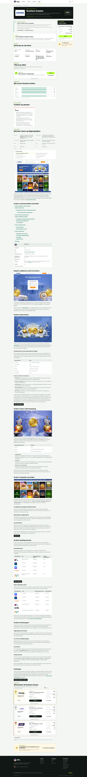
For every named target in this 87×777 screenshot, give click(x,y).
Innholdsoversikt (65, 767)
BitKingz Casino (21, 695)
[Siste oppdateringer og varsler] (70, 2)
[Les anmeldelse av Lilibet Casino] (21, 709)
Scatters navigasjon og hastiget (20, 156)
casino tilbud (16, 345)
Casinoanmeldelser (19, 5)
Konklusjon (37, 157)
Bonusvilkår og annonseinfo (34, 703)
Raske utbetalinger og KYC (21, 228)
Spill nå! (65, 36)
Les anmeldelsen (51, 75)
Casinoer (23, 1)
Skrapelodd (29, 262)
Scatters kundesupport (19, 157)
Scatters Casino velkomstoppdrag (41, 154)
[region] (33, 255)
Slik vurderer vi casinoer (29, 30)
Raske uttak (42, 761)
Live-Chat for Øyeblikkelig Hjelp (22, 235)
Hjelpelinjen (70, 772)
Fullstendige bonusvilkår (34, 78)
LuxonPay (32, 140)
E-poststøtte (18, 237)
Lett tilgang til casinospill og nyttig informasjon (25, 218)
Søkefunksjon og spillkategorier (22, 220)
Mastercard (21, 141)
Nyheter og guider (66, 764)
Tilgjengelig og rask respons (21, 233)
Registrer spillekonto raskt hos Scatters (42, 153)
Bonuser (28, 1)
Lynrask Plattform (19, 222)
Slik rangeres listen (17, 737)
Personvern (65, 768)
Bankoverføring (22, 136)
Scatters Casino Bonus (19, 154)
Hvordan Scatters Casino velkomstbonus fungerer (26, 210)
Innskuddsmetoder (20, 227)
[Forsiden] (14, 5)
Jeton (31, 137)
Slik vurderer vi (65, 761)
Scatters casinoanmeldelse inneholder (22, 153)
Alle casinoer (42, 760)
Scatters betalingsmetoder (40, 156)
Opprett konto (25, 307)
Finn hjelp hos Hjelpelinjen (49, 747)
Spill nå (35, 700)
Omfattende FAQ (19, 238)
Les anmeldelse (48, 700)
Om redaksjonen (20, 30)
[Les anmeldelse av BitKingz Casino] (21, 693)
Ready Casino (20, 727)
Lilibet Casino (20, 711)
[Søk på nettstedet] (72, 2)
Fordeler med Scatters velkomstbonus (25, 212)
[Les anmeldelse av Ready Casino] (21, 724)
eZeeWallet (21, 137)
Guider (39, 1)
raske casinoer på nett (31, 199)
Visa (52, 761)
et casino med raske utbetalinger (35, 618)
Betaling (34, 1)
